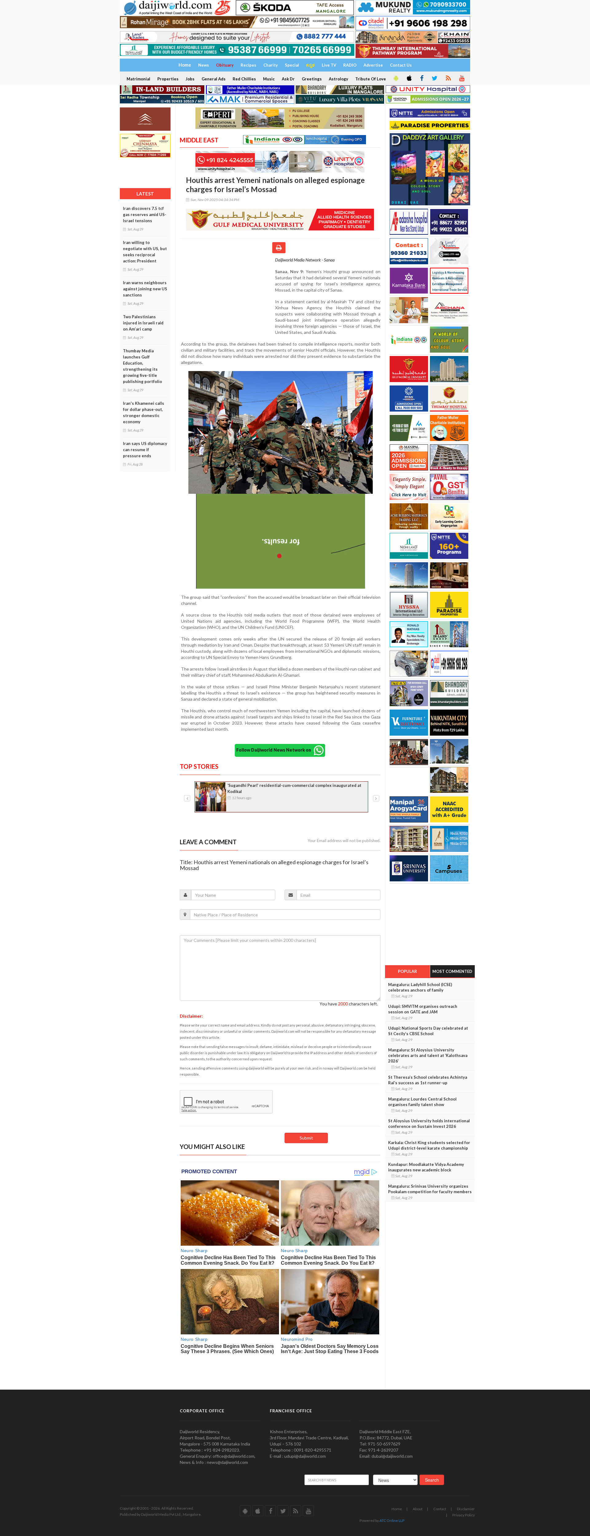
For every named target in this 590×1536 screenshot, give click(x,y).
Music (269, 78)
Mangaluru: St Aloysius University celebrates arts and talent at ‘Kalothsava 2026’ (427, 1055)
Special (292, 65)
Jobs (190, 78)
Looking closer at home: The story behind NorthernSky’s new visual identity (292, 788)
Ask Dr (288, 78)
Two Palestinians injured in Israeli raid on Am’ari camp (143, 322)
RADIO (349, 65)
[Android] (395, 78)
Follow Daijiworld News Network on (275, 749)
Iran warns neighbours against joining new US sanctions (145, 288)
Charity (270, 65)
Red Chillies (244, 78)
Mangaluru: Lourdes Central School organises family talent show (422, 1102)
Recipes (248, 65)
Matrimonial (138, 78)
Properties (168, 78)
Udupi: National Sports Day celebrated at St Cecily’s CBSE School (428, 1031)
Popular (407, 971)
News (203, 65)
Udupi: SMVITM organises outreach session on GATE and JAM (422, 1009)
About (418, 1509)
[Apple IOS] (408, 78)
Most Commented (452, 971)
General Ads (214, 78)
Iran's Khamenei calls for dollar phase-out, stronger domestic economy (143, 412)
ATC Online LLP (392, 1520)
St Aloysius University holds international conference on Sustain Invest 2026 (429, 1123)
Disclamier (466, 1509)
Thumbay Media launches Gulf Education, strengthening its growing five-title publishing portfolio (142, 366)
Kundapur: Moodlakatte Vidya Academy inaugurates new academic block (426, 1167)
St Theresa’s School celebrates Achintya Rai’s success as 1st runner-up (427, 1080)
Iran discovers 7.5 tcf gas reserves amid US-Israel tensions (144, 214)
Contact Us (401, 65)
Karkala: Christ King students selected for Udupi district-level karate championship (429, 1145)
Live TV (329, 65)
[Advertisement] (227, 296)
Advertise (373, 65)
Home (396, 1509)
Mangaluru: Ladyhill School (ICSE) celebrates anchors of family (420, 987)
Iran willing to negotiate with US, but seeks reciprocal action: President (145, 251)
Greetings (312, 78)
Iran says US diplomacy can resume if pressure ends (145, 449)
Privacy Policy (463, 1515)
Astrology (338, 78)
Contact (439, 1509)
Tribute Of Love (370, 78)
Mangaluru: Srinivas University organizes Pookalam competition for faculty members (430, 1189)
